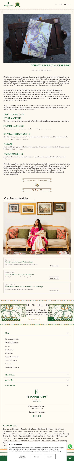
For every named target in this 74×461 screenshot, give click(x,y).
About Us (8, 380)
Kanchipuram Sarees (12, 339)
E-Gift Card (9, 364)
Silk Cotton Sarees (62, 436)
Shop (7, 333)
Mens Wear (62, 441)
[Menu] (69, 4)
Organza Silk (7, 436)
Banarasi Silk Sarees (30, 434)
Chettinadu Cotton (38, 436)
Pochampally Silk (25, 436)
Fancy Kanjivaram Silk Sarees (12, 431)
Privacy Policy (57, 451)
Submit (50, 319)
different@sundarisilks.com (37, 406)
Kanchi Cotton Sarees (10, 441)
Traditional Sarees (46, 431)
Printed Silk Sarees (53, 438)
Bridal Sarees (58, 431)
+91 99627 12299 (37, 409)
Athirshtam (9, 353)
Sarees (7, 346)
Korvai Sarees (59, 429)
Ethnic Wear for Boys (49, 441)
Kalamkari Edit (7, 438)
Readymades (9, 350)
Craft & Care (10, 385)
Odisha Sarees (24, 441)
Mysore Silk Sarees (44, 434)
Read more (53, 266)
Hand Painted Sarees (21, 438)
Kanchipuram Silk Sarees (11, 429)
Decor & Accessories (12, 357)
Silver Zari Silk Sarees (31, 431)
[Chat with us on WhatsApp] (70, 446)
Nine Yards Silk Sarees (60, 434)
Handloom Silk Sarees (37, 438)
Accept (36, 457)
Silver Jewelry (16, 434)
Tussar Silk (50, 436)
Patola (15, 436)
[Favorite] (60, 4)
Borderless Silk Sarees (45, 429)
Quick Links (9, 375)
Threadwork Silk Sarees (29, 429)
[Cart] (65, 4)
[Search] (56, 4)
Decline (50, 457)
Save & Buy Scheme (12, 367)
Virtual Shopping (11, 360)
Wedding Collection (12, 342)
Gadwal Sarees (35, 441)
